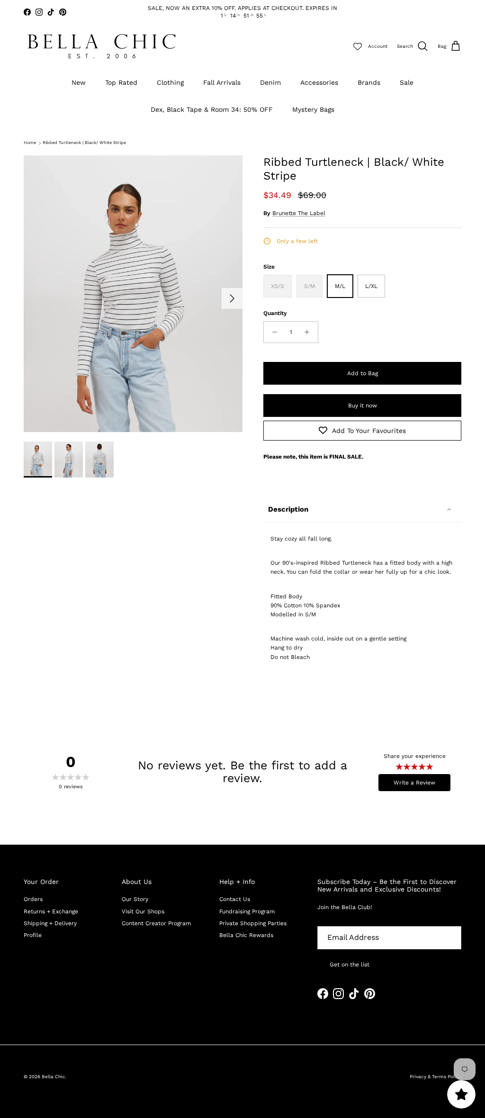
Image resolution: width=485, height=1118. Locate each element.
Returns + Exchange (51, 911)
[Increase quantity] (309, 332)
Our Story (135, 899)
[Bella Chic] (102, 46)
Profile (33, 935)
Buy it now (362, 405)
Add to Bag (362, 373)
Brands (369, 82)
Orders (33, 899)
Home (30, 143)
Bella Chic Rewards (246, 935)
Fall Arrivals (222, 82)
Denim (270, 82)
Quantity (275, 313)
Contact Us (234, 899)
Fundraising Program (247, 911)
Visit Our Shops (143, 911)
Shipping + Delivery (50, 923)
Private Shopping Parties (253, 923)
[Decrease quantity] (272, 332)
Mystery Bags (313, 109)
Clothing (170, 82)
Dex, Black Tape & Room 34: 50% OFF (212, 109)
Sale (406, 82)
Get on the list (349, 964)
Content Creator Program (156, 923)
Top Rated (121, 82)
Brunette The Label (298, 213)
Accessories (319, 82)
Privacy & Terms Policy (435, 1076)
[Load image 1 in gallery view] (133, 293)
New (79, 82)
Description (288, 509)
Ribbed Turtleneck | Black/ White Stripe (84, 143)
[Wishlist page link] (357, 46)
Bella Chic (53, 1076)
